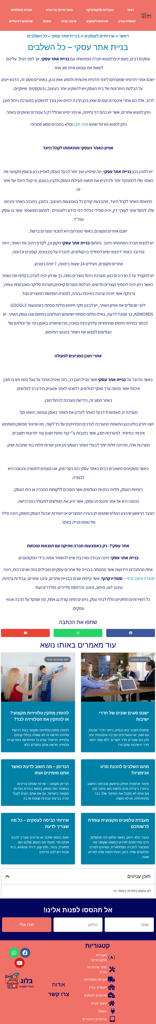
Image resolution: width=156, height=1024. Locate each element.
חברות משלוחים (21, 10)
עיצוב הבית (68, 21)
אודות (58, 984)
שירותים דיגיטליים (21, 21)
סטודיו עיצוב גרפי (140, 578)
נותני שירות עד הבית (59, 10)
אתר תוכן (81, 124)
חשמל (47, 21)
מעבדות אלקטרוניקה (100, 10)
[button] (130, 633)
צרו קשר (58, 994)
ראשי (130, 10)
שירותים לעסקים (97, 21)
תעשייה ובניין (127, 21)
